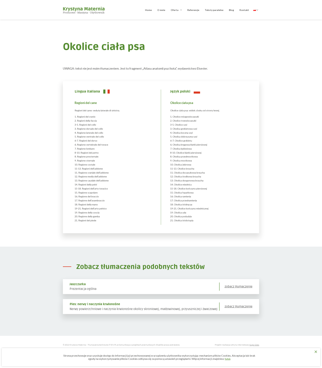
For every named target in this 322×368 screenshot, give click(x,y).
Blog (231, 10)
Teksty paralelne (214, 10)
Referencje (193, 10)
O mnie (161, 10)
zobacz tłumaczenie (238, 286)
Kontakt (244, 10)
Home (148, 10)
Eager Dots (254, 345)
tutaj (227, 358)
